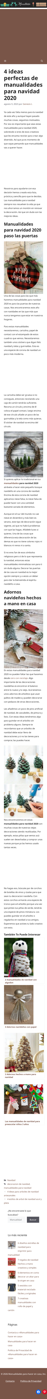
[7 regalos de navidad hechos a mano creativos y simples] (12, 1262)
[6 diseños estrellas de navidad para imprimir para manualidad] (12, 1245)
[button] (42, 61)
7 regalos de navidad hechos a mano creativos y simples (28, 1263)
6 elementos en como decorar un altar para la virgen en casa (28, 1276)
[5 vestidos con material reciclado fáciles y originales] (12, 1288)
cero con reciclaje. (19, 678)
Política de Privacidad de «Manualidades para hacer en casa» (22, 1354)
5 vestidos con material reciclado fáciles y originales (27, 1289)
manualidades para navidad (17, 1187)
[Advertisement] (23, 32)
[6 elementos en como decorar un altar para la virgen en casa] (12, 1275)
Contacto (10, 1381)
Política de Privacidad (30, 1381)
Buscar (33, 1219)
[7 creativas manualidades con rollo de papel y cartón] (12, 1300)
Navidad (11, 1180)
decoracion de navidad (18, 1184)
